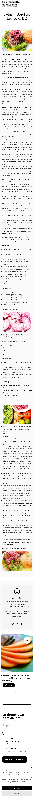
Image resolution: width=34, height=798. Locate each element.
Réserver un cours (15, 759)
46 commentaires (19, 24)
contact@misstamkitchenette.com (18, 752)
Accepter (17, 788)
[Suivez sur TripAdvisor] (12, 624)
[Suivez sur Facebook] (21, 624)
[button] (31, 767)
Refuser (17, 793)
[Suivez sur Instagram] (17, 624)
